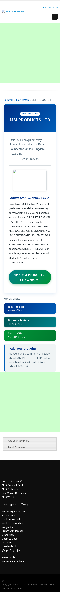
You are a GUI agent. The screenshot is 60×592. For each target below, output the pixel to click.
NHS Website (9, 497)
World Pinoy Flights (12, 519)
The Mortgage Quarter (14, 511)
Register (53, 7)
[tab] (30, 440)
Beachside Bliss (10, 546)
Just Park (7, 542)
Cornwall (8, 99)
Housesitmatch (10, 515)
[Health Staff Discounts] (13, 11)
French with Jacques (13, 530)
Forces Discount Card (13, 481)
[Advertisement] (30, 53)
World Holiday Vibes (12, 523)
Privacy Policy (9, 557)
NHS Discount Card (12, 485)
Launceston (22, 99)
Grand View (8, 534)
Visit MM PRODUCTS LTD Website (29, 277)
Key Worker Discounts (14, 493)
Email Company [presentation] (16, 447)
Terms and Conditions (14, 561)
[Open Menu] (55, 17)
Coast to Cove (10, 538)
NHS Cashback (10, 489)
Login (43, 7)
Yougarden (8, 527)
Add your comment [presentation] (18, 440)
